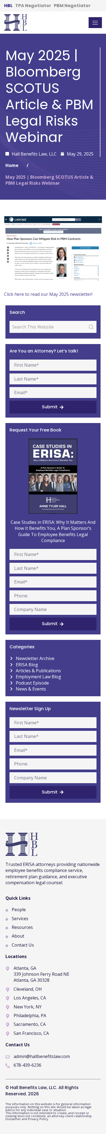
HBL (8, 5)
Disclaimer (13, 1119)
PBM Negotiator (72, 5)
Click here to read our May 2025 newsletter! (48, 294)
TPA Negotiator (33, 5)
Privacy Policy (38, 1119)
